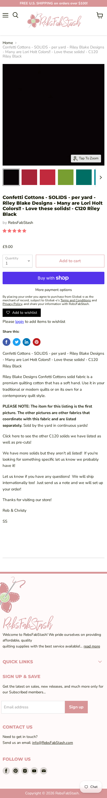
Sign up (76, 707)
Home (8, 43)
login (19, 321)
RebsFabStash (20, 222)
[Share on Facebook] (6, 342)
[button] (15, 230)
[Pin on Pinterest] (37, 342)
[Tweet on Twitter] (17, 342)
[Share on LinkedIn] (26, 342)
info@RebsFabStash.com (52, 742)
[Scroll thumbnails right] (100, 177)
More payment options (53, 290)
